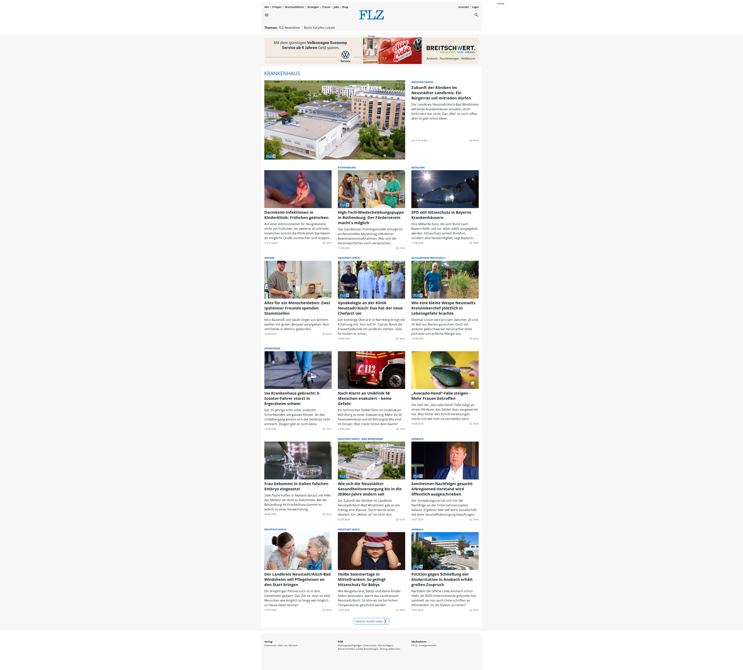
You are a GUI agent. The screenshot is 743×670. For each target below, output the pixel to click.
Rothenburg (347, 167)
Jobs (336, 7)
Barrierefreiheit (346, 648)
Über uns (283, 645)
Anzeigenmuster (428, 645)
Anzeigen (313, 7)
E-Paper (277, 7)
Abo (266, 7)
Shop (345, 7)
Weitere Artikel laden (372, 621)
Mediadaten (419, 641)
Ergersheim (272, 348)
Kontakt (463, 7)
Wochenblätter (294, 7)
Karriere (293, 645)
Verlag (268, 641)
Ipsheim (269, 258)
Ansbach (417, 439)
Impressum (270, 645)
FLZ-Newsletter (289, 28)
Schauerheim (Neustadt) (428, 258)
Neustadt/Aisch (422, 82)
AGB (340, 641)
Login (475, 7)
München (418, 167)
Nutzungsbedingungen (350, 645)
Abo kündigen (385, 645)
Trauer (326, 7)
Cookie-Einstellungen (367, 648)
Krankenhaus (282, 73)
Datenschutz (370, 645)
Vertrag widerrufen (390, 648)
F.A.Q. (414, 645)
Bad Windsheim (372, 439)
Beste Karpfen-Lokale (319, 28)
